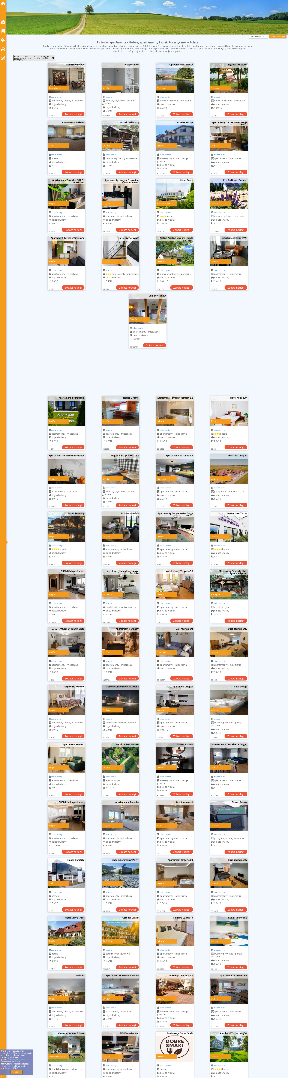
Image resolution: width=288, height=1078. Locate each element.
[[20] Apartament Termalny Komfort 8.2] (175, 411)
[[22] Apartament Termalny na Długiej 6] (66, 469)
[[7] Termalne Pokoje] (175, 136)
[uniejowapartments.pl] (4, 3)
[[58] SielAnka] (66, 989)
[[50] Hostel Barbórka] (66, 873)
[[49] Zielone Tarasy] (229, 816)
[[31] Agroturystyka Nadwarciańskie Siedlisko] (120, 584)
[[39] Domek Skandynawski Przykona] (120, 700)
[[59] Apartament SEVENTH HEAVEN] (120, 989)
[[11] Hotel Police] (175, 194)
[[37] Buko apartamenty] (229, 642)
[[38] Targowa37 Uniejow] (66, 700)
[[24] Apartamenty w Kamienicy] (175, 469)
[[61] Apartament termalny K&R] (229, 989)
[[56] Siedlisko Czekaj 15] (175, 931)
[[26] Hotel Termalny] (66, 527)
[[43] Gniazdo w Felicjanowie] (120, 758)
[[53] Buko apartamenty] (229, 873)
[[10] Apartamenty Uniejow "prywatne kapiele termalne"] (120, 194)
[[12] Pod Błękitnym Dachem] (229, 194)
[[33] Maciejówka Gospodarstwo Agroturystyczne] (229, 584)
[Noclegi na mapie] (4, 22)
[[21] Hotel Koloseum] (229, 411)
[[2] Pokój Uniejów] (120, 78)
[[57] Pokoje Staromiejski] (229, 931)
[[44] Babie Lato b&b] (175, 758)
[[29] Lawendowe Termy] (229, 527)
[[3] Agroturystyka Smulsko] (175, 78)
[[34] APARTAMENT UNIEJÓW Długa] (66, 642)
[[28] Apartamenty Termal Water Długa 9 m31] (175, 527)
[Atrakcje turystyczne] (4, 58)
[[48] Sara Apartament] (175, 816)
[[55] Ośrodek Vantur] (120, 931)
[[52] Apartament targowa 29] (175, 873)
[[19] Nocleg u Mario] (120, 411)
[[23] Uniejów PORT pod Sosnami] (120, 469)
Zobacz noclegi (73, 114)
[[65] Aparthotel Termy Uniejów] (229, 1047)
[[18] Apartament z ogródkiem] (66, 411)
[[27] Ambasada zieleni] (120, 527)
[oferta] (50, 100)
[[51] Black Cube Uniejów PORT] (120, 873)
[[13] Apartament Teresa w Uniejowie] (66, 251)
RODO (15, 1068)
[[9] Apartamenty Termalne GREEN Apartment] (66, 194)
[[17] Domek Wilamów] (147, 309)
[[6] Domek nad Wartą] (120, 136)
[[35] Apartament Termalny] (120, 642)
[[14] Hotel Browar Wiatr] (120, 251)
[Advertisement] (148, 374)
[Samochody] (4, 49)
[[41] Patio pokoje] (229, 700)
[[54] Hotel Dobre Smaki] (66, 931)
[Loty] (4, 40)
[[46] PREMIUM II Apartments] (66, 816)
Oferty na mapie (278, 36)
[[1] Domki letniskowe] (66, 78)
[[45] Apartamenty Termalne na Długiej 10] (229, 758)
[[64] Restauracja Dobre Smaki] (175, 1047)
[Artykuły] (4, 31)
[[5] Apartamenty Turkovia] (66, 136)
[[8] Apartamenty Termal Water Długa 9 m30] (229, 136)
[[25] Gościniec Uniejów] (229, 469)
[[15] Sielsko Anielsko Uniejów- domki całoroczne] (175, 251)
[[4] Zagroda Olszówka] (229, 78)
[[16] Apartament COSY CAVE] (229, 251)
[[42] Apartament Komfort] (66, 758)
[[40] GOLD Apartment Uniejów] (175, 700)
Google (17, 1053)
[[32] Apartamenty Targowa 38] (175, 584)
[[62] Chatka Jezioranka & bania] (66, 1047)
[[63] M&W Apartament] (120, 1047)
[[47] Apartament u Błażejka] (120, 816)
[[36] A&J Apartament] (175, 642)
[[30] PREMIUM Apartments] (66, 584)
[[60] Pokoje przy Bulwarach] (175, 989)
